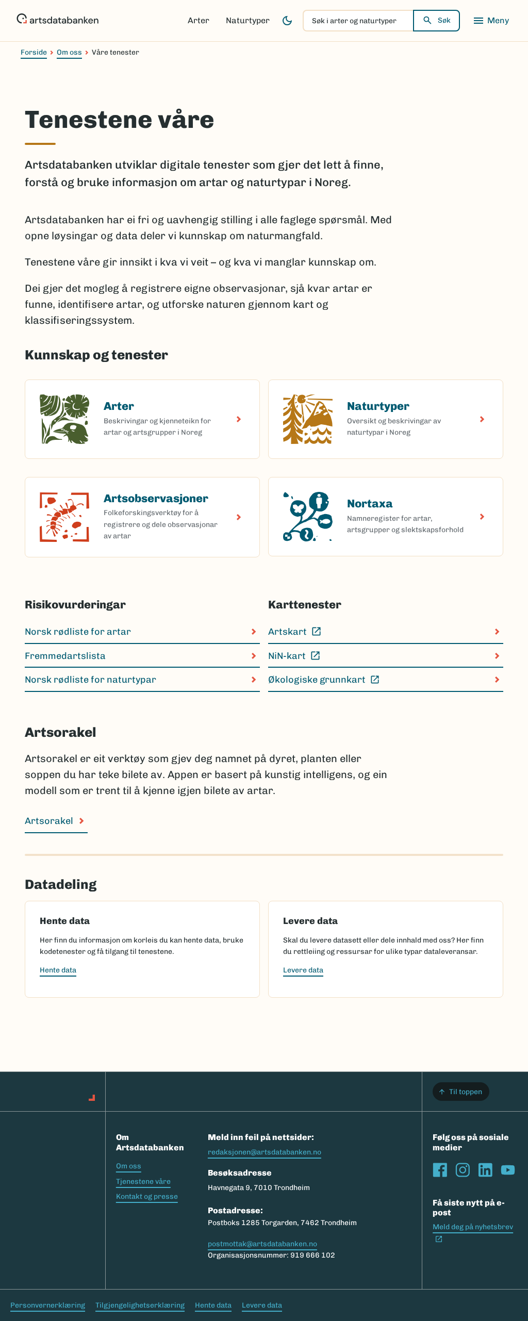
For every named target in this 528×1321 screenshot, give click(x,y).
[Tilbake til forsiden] (57, 20)
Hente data (58, 970)
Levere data (303, 970)
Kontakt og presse (147, 1196)
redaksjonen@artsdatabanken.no (264, 1152)
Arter (198, 20)
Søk (444, 20)
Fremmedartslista (65, 656)
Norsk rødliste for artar (78, 631)
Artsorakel (49, 821)
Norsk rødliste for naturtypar (90, 679)
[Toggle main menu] (491, 20)
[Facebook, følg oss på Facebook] (440, 1170)
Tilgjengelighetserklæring (140, 1305)
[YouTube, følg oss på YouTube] (508, 1170)
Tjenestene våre (143, 1181)
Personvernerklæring (47, 1305)
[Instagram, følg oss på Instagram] (462, 1170)
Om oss (69, 52)
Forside (34, 52)
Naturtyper (248, 20)
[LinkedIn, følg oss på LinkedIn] (485, 1170)
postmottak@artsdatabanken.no (262, 1244)
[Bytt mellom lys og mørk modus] (287, 20)
